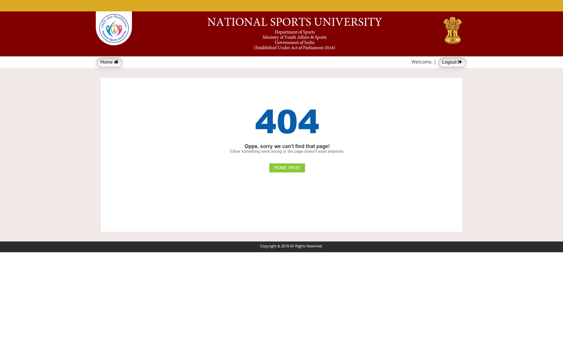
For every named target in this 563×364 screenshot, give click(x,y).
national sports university (294, 23)
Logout (450, 62)
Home (107, 62)
